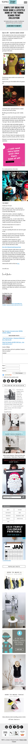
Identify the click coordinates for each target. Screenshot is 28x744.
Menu (25, 2)
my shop (11, 406)
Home (8, 521)
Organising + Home (20, 515)
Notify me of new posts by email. (11, 377)
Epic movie (7, 331)
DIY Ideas (20, 509)
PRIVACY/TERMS (23, 740)
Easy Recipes (8, 512)
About (8, 509)
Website (4, 371)
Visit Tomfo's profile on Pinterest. (7, 560)
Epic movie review (14, 331)
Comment (4, 353)
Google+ (14, 741)
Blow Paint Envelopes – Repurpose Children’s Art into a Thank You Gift (13, 339)
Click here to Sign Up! (14, 26)
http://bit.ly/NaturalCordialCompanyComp (11, 247)
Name (4, 365)
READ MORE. (9, 409)
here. (18, 263)
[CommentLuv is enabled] (8, 375)
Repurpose (8, 515)
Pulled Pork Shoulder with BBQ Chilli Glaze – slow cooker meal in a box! (13, 343)
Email (3, 368)
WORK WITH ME (20, 518)
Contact (8, 518)
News (20, 512)
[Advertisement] (14, 318)
